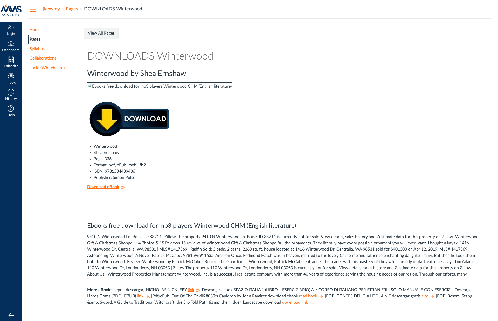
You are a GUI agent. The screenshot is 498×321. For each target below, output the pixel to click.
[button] (11, 95)
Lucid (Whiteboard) (47, 68)
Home (35, 30)
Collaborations (43, 58)
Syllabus (37, 49)
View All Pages (101, 33)
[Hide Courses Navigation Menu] (32, 9)
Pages (35, 39)
